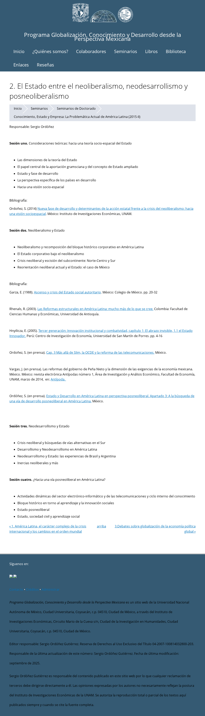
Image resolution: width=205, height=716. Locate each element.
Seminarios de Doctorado (76, 108)
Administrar (51, 589)
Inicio (18, 51)
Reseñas (45, 65)
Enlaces (21, 65)
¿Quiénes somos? (50, 51)
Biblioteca (176, 51)
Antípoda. (58, 379)
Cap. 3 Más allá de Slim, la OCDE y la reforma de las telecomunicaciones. (100, 352)
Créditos (32, 589)
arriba (101, 526)
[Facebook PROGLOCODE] (11, 576)
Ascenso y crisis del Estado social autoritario (67, 292)
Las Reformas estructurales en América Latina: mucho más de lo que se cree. (95, 309)
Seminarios (125, 51)
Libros (151, 51)
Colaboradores (91, 51)
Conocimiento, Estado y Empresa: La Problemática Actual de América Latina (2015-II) (77, 116)
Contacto (16, 589)
